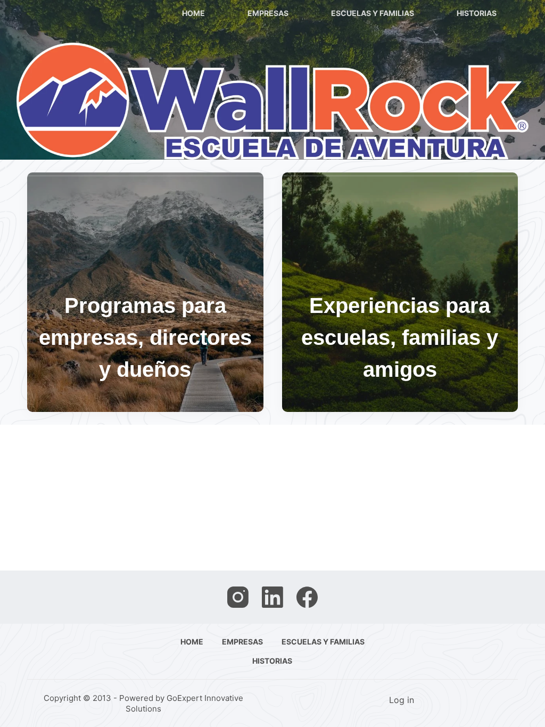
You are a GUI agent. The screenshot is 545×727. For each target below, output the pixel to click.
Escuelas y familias (372, 13)
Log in (401, 700)
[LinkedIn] (272, 597)
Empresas (267, 13)
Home (193, 13)
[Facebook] (307, 597)
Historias (477, 13)
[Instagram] (238, 597)
